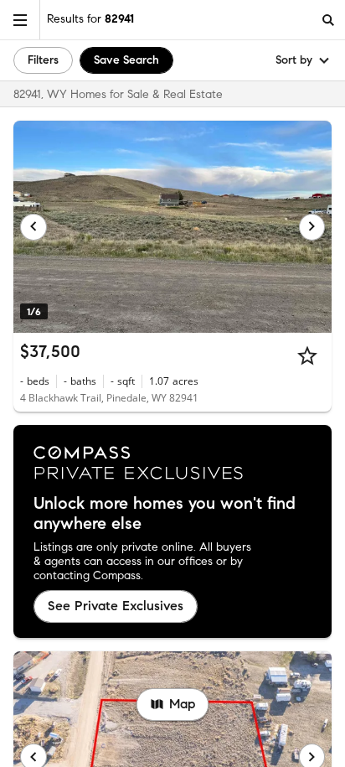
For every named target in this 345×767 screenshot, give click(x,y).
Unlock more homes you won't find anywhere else (164, 514)
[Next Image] (312, 227)
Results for (90, 19)
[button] (20, 19)
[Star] (307, 355)
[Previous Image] (33, 227)
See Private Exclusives (115, 606)
